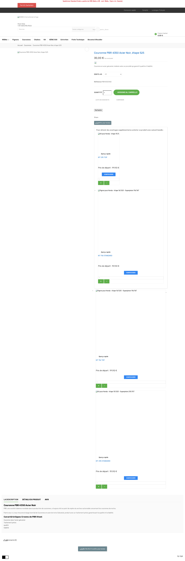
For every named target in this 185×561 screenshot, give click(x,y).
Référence (97, 82)
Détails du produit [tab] (31, 500)
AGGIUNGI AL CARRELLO (127, 92)
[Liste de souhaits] (18, 33)
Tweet (104, 117)
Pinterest (107, 117)
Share (101, 117)
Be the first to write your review (94, 549)
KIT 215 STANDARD (103, 461)
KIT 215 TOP (102, 157)
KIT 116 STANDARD (105, 256)
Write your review (104, 123)
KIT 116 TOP (100, 360)
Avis (47, 500)
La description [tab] (11, 500)
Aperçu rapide (104, 154)
